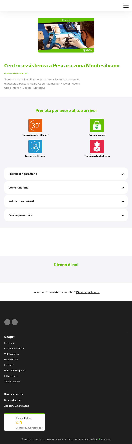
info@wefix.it (91, 439)
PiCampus (106, 439)
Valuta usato (11, 353)
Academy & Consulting (16, 405)
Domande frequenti (14, 370)
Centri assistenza (14, 348)
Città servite (11, 375)
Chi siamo (9, 342)
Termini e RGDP (12, 381)
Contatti (8, 364)
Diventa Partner (12, 400)
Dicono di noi (11, 359)
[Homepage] (7, 4)
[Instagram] (15, 322)
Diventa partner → (88, 292)
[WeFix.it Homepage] (8, 312)
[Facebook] (7, 322)
